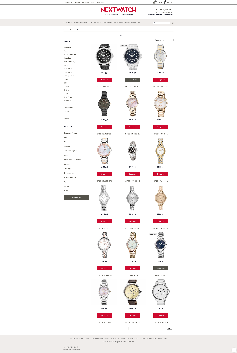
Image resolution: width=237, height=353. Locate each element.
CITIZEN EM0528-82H (104, 134)
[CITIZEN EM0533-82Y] (132, 104)
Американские (109, 22)
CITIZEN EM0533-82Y (132, 134)
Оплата (92, 2)
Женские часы (94, 22)
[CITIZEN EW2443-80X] (161, 198)
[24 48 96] (169, 328)
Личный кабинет (108, 342)
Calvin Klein (68, 72)
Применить (76, 197)
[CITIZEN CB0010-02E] (104, 57)
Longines (67, 111)
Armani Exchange (70, 62)
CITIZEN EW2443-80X (160, 228)
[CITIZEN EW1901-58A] (104, 198)
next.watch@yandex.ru (165, 12)
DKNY (66, 94)
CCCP (65, 83)
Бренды (67, 22)
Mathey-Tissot (69, 76)
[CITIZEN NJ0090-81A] (161, 292)
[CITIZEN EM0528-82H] (104, 104)
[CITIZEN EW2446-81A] (104, 245)
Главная (67, 2)
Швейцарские (123, 22)
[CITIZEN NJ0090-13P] (132, 292)
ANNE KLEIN (68, 69)
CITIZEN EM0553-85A (160, 134)
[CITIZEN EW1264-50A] (161, 151)
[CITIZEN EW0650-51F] (132, 151)
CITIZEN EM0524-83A (160, 87)
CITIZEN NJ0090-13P (132, 322)
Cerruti (66, 86)
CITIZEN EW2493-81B (132, 275)
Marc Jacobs (68, 108)
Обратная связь (121, 342)
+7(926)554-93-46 (165, 9)
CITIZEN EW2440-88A (132, 228)
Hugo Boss (67, 58)
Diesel (66, 65)
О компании (75, 2)
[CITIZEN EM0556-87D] (104, 151)
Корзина (165, 2)
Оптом (72, 338)
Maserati (67, 118)
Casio (66, 79)
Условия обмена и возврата (157, 338)
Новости (143, 338)
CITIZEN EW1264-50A (160, 181)
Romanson (67, 101)
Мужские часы (80, 22)
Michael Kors (68, 47)
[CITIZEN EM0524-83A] (161, 57)
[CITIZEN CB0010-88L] (132, 57)
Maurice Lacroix (69, 115)
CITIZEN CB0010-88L (132, 87)
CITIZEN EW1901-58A (104, 228)
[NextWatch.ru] (118, 9)
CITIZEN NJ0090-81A (161, 322)
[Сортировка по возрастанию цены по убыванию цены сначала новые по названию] (163, 40)
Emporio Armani (70, 54)
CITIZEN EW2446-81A (104, 275)
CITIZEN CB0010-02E (104, 87)
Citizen (66, 104)
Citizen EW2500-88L (161, 275)
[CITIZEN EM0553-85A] (161, 104)
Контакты (100, 2)
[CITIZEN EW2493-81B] (132, 245)
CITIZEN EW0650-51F (132, 181)
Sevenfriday (68, 97)
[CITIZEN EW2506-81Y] (104, 292)
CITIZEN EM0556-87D (104, 181)
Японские (135, 22)
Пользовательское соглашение (126, 338)
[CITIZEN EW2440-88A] (132, 198)
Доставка (85, 2)
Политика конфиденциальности (102, 338)
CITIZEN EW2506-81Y (104, 322)
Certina (66, 90)
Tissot (66, 51)
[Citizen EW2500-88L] (161, 245)
